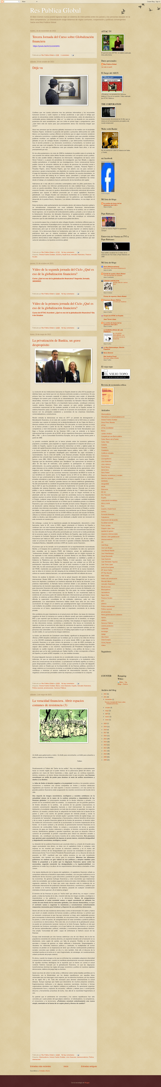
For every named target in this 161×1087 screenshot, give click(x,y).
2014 (105, 742)
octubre (107, 707)
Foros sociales (106, 525)
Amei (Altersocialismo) (111, 266)
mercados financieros (78, 254)
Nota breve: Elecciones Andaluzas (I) (115, 268)
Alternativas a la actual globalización (113, 417)
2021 (105, 697)
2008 (105, 760)
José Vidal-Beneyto (107, 553)
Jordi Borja (104, 545)
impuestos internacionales (109, 534)
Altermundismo (44, 1057)
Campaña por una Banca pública (111, 436)
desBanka (104, 481)
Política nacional (37, 688)
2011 (105, 751)
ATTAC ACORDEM (107, 428)
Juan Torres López (110, 319)
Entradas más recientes (40, 1066)
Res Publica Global (55, 10)
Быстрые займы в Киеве (111, 358)
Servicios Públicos (60, 688)
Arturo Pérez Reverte (108, 422)
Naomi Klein (105, 595)
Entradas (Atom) (44, 1071)
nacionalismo (105, 592)
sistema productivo (107, 626)
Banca (58, 686)
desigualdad (105, 484)
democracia (105, 470)
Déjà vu (37, 67)
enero (107, 720)
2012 (105, 748)
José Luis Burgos (106, 548)
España (74, 686)
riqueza (103, 617)
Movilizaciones (106, 587)
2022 (105, 694)
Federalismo (105, 517)
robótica (103, 620)
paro (102, 601)
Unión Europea (106, 640)
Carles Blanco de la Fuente (110, 439)
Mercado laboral (106, 581)
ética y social (105, 503)
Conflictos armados (107, 453)
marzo (107, 716)
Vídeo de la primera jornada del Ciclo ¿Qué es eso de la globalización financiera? (62, 305)
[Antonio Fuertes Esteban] (107, 191)
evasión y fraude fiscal (63, 254)
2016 (105, 736)
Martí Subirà (105, 576)
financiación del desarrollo (109, 520)
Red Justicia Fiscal (110, 356)
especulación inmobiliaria (109, 500)
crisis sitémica (106, 464)
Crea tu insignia (105, 193)
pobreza (103, 603)
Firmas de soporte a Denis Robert (115, 296)
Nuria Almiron (108, 353)
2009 (105, 757)
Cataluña (104, 445)
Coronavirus (105, 456)
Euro (102, 506)
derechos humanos (107, 478)
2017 (105, 732)
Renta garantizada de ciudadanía (111, 615)
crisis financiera (66, 686)
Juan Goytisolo (106, 559)
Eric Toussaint (105, 495)
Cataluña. (104, 447)
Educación (104, 489)
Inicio (66, 1066)
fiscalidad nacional (107, 523)
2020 (105, 723)
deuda (103, 486)
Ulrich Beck (105, 637)
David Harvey (105, 467)
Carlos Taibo (105, 442)
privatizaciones (48, 688)
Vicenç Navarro (106, 642)
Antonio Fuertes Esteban (47, 254)
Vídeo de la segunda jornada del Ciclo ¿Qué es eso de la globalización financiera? (63, 271)
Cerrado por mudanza (119, 301)
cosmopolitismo (106, 459)
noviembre (108, 699)
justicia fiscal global (107, 567)
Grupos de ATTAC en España (113, 316)
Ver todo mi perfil (106, 67)
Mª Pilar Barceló (106, 573)
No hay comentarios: (68, 252)
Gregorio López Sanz (108, 528)
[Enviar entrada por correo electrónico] (72, 55)
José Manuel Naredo (107, 550)
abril (106, 714)
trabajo (103, 634)
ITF (102, 542)
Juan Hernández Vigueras (109, 562)
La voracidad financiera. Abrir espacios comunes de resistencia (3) (58, 702)
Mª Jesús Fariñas (106, 570)
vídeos (103, 645)
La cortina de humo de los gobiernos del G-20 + (112, 204)
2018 (105, 730)
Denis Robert (105, 472)
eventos (103, 511)
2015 (105, 739)
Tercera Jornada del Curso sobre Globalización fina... (115, 703)
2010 (105, 754)
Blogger (87, 1082)
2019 (105, 726)
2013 (105, 745)
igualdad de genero (107, 531)
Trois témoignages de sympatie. (113, 275)
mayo (107, 710)
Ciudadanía (104, 450)
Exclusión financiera (107, 514)
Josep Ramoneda (106, 556)
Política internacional (108, 606)
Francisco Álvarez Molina (112, 300)
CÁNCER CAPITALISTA (111, 281)
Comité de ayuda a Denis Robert (114, 274)
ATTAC (103, 425)
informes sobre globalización (110, 537)
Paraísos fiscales (106, 598)
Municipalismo (105, 589)
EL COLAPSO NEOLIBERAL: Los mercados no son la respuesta (119, 336)
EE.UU (103, 492)
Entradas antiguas (89, 1066)
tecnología (104, 631)
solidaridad (104, 628)
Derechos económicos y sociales (111, 475)
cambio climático (106, 433)
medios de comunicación (109, 578)
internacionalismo (82, 1057)
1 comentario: (65, 55)
